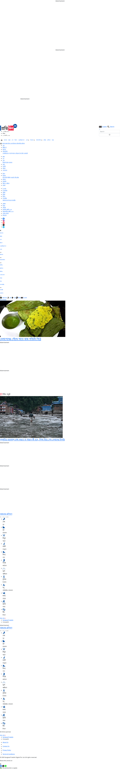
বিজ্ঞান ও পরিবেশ (6, 183)
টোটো (22, 153)
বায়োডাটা (4, 181)
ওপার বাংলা (5, 170)
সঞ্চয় (53, 140)
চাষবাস (4, 185)
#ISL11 (5, 147)
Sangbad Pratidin (8, 620)
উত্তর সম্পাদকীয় (11, 200)
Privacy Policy (7, 750)
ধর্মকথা (4, 168)
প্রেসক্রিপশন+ (21, 140)
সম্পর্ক (10, 153)
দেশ (12, 140)
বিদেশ (16, 140)
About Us (5, 742)
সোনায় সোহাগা (6, 213)
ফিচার (4, 205)
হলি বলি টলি (5, 177)
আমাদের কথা (5, 200)
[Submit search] (109, 134)
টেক (20, 153)
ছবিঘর (45, 140)
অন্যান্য (10, 162)
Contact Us (6, 746)
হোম (3, 145)
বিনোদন (32, 140)
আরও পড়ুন (2, 618)
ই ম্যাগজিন (5, 190)
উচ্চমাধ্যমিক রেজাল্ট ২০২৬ (8, 211)
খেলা (27, 140)
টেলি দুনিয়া (16, 177)
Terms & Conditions (9, 754)
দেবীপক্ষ (4, 207)
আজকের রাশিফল (6, 513)
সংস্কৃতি (12, 177)
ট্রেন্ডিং (4, 192)
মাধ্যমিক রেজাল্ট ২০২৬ (7, 209)
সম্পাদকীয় (5, 198)
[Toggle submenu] (0, 252)
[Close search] (99, 129)
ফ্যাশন (13, 153)
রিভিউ (9, 177)
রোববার (4, 203)
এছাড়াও (1, 293)
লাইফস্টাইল (38, 140)
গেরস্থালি (26, 153)
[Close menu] (0, 230)
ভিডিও (4, 196)
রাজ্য (9, 140)
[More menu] (118, 140)
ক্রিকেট (4, 162)
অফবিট (4, 166)
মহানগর (5, 140)
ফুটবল (7, 162)
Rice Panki (3, 300)
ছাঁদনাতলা (5, 215)
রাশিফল (48, 140)
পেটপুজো (17, 153)
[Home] (8, 127)
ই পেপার (4, 188)
